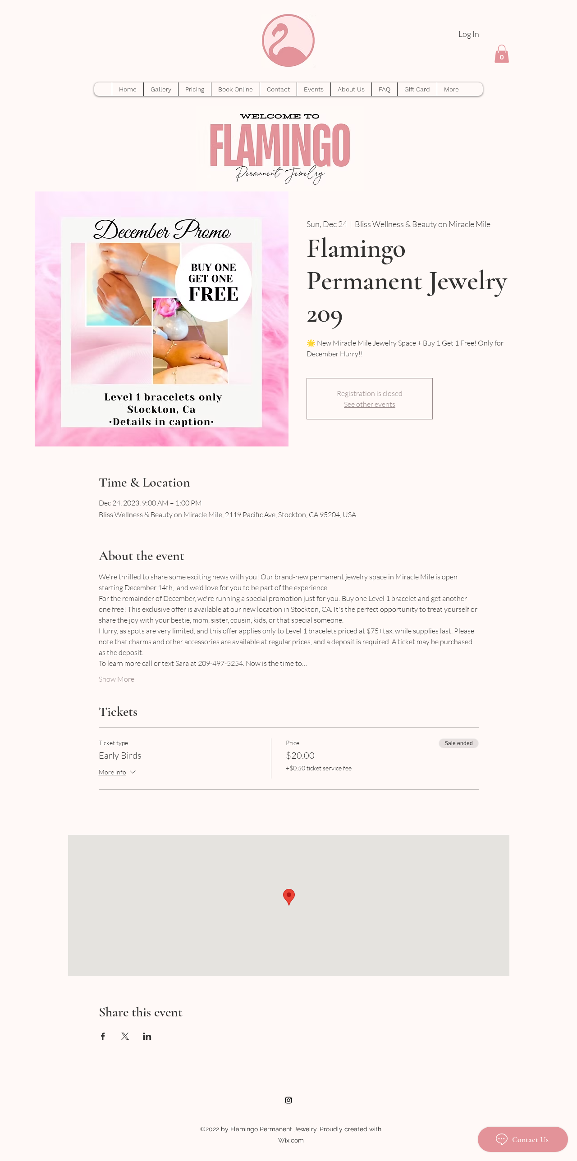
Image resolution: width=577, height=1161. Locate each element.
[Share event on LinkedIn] (147, 1036)
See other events (369, 404)
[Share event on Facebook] (103, 1036)
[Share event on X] (125, 1036)
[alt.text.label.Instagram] (288, 1100)
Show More (116, 678)
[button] (501, 54)
